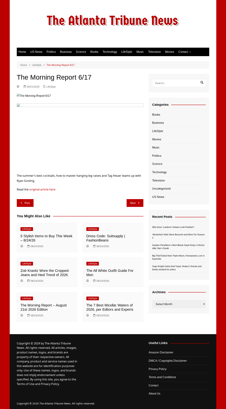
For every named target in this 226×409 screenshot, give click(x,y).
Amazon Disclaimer (161, 352)
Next (133, 202)
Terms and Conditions (162, 377)
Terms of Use (25, 384)
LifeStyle (126, 51)
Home (22, 51)
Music (140, 51)
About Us (154, 393)
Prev (27, 202)
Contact (183, 51)
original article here (42, 189)
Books (94, 51)
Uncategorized (161, 188)
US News (36, 51)
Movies (169, 51)
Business (66, 51)
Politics (51, 51)
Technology (110, 51)
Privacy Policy (50, 384)
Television (154, 51)
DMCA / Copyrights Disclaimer (168, 360)
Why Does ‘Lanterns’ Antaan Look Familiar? (173, 227)
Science (81, 51)
